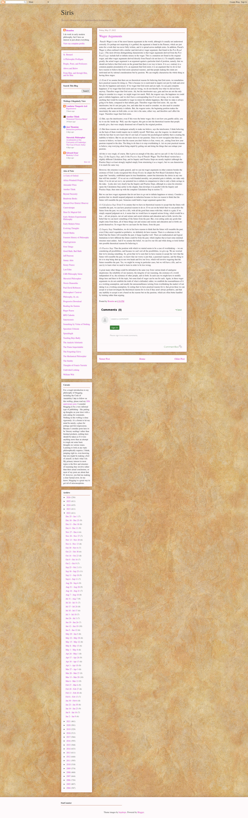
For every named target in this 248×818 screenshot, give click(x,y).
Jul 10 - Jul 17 (72, 610)
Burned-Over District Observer (75, 203)
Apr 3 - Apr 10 (72, 665)
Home (142, 358)
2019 (68, 729)
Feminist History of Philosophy (76, 237)
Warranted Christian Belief (76, 119)
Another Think (72, 116)
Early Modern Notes (71, 223)
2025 (68, 501)
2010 (68, 764)
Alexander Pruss (69, 184)
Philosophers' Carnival (72, 292)
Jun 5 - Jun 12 (72, 630)
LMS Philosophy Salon (72, 274)
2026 (68, 497)
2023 (68, 509)
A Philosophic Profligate (73, 59)
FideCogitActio (69, 242)
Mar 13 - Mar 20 (73, 677)
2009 (68, 768)
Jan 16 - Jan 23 (72, 708)
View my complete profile (74, 43)
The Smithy (68, 360)
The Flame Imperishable (73, 347)
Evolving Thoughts (71, 228)
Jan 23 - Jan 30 (72, 704)
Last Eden (67, 269)
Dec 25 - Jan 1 (72, 516)
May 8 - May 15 (73, 645)
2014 (68, 748)
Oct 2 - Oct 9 (71, 563)
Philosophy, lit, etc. (71, 296)
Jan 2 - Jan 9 (71, 716)
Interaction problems (74, 129)
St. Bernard (68, 54)
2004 (68, 788)
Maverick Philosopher (75, 137)
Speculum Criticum (71, 328)
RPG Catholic (68, 315)
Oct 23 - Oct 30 (72, 551)
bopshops (122, 812)
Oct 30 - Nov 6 (72, 547)
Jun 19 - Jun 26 (72, 622)
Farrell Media (68, 232)
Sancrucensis (68, 319)
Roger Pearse (68, 310)
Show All (87, 162)
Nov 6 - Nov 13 (72, 543)
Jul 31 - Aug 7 (72, 598)
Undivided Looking (71, 369)
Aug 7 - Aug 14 (72, 594)
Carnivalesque (69, 207)
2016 (68, 740)
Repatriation (71, 108)
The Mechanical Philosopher (74, 356)
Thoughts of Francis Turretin (75, 365)
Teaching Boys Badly (71, 338)
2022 (68, 513)
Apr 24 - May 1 (72, 653)
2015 (68, 744)
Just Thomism (72, 126)
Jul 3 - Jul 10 (71, 614)
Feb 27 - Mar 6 (72, 685)
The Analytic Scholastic (73, 342)
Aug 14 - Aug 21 (73, 590)
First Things (68, 246)
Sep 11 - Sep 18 (72, 575)
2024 (68, 505)
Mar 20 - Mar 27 (73, 673)
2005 (68, 784)
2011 (68, 760)
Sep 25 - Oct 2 (72, 567)
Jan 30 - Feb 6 (72, 700)
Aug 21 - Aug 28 (73, 587)
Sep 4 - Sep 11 (72, 579)
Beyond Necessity (70, 194)
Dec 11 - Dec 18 (73, 524)
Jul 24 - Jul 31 (72, 602)
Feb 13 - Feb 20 (72, 692)
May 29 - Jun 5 (72, 634)
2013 (68, 752)
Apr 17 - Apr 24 (73, 657)
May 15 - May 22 (73, 641)
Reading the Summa (71, 306)
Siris (67, 12)
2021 (68, 721)
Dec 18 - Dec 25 (73, 520)
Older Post (180, 358)
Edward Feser (72, 152)
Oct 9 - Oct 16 (72, 559)
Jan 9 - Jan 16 (72, 712)
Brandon (70, 30)
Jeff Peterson (68, 255)
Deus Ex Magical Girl (72, 212)
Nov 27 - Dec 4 (72, 532)
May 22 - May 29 (73, 638)
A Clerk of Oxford (70, 175)
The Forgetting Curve (72, 351)
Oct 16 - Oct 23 (72, 555)
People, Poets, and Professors (75, 63)
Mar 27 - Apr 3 (72, 669)
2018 (68, 733)
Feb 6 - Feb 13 (72, 696)
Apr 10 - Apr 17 (73, 661)
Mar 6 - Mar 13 (72, 681)
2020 (68, 725)
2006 (68, 780)
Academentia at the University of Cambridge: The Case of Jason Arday (76, 142)
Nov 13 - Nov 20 (73, 539)
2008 (68, 772)
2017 (68, 737)
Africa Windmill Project (73, 180)
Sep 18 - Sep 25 (72, 571)
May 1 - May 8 (72, 649)
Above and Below (70, 68)
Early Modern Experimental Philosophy (74, 218)
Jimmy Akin (68, 260)
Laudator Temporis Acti (76, 106)
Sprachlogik (68, 333)
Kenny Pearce (68, 264)
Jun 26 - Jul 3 (71, 618)
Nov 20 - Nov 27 (73, 536)
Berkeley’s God (72, 155)
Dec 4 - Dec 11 (72, 528)
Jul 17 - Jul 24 (72, 606)
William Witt (68, 374)
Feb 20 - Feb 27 (72, 689)
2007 (68, 776)
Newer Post (104, 358)
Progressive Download (72, 301)
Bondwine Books (70, 198)
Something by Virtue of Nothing (76, 324)
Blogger (140, 812)
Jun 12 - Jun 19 (72, 626)
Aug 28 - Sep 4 (72, 583)
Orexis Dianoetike (70, 283)
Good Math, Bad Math (72, 251)
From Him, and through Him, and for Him (75, 74)
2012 (68, 756)
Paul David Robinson (72, 287)
